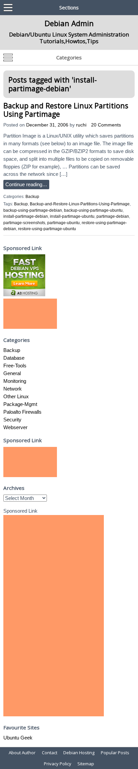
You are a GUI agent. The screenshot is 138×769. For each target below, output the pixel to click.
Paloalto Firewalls (22, 412)
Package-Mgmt (20, 404)
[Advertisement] (30, 314)
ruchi (81, 124)
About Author (22, 753)
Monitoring (14, 381)
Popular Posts (115, 753)
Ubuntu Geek (17, 737)
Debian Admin (69, 23)
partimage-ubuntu (63, 222)
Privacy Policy (57, 764)
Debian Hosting (78, 753)
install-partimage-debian (25, 216)
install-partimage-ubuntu (72, 216)
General (12, 373)
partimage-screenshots (24, 222)
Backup (32, 196)
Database (13, 358)
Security (12, 419)
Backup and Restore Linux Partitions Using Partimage (65, 110)
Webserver (15, 427)
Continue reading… (26, 184)
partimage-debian (112, 216)
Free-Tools (14, 365)
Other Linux (16, 396)
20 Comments (106, 124)
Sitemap (85, 764)
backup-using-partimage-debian (32, 210)
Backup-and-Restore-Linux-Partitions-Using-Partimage (80, 204)
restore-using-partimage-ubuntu (47, 228)
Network (12, 389)
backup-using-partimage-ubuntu (93, 210)
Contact (49, 753)
